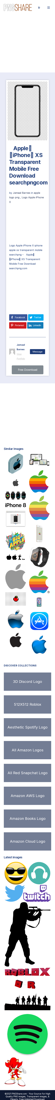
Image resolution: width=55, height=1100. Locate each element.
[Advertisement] (27, 43)
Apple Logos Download (23, 585)
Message (37, 351)
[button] (27, 369)
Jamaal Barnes (22, 192)
